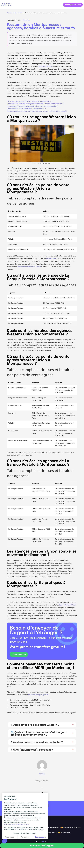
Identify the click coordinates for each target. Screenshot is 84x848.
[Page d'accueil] (6, 4)
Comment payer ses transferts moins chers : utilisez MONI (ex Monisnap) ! (37, 111)
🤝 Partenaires (64, 832)
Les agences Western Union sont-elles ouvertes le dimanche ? (32, 106)
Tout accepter (40, 837)
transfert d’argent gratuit (38, 694)
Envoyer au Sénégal (50, 827)
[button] (4, 841)
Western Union (45, 66)
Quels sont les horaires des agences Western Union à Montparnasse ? (35, 103)
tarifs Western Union (67, 605)
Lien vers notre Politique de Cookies (16, 824)
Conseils (26, 20)
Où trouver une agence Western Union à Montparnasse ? (30, 101)
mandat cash (51, 258)
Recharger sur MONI (73, 4)
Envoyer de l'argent (42, 845)
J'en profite (19, 654)
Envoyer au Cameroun (71, 827)
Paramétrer (25, 837)
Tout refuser (9, 837)
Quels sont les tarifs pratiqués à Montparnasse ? (26, 108)
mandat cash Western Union (29, 266)
